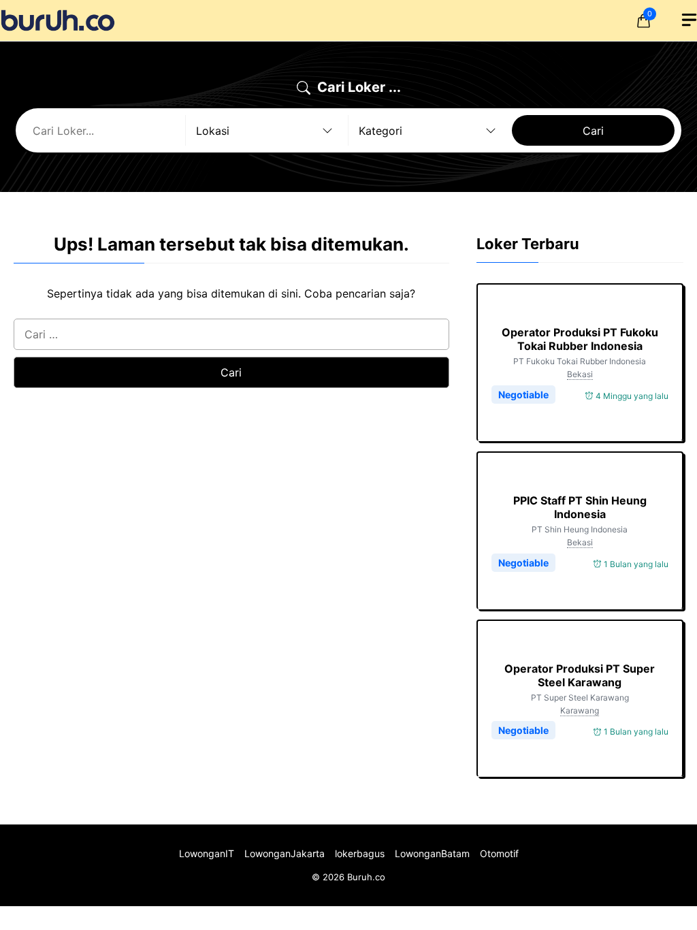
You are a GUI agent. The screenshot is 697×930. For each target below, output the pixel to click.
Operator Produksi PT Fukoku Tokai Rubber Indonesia (580, 339)
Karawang (579, 710)
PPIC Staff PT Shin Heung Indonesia (580, 507)
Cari (593, 131)
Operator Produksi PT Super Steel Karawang (579, 675)
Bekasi (580, 374)
